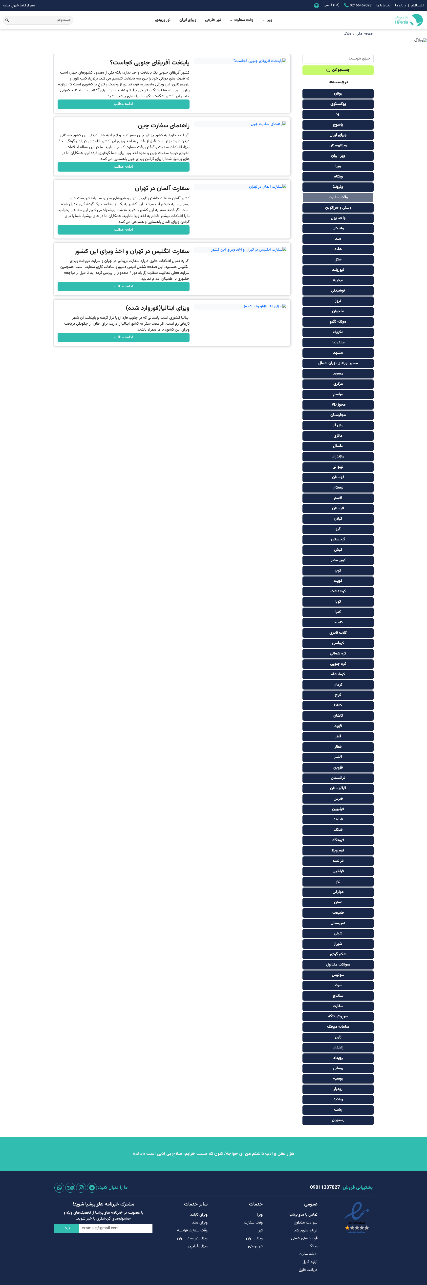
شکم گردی (338, 954)
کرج (338, 695)
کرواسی (338, 643)
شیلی (338, 933)
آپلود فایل (310, 1262)
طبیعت (338, 913)
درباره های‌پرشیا (306, 1230)
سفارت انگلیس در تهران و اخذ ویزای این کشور (132, 251)
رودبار (338, 1089)
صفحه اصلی (365, 33)
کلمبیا (338, 622)
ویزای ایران (187, 20)
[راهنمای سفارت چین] (240, 124)
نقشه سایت (308, 1254)
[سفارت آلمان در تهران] (240, 187)
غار (338, 882)
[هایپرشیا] (389, 20)
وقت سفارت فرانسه (192, 1230)
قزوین (338, 768)
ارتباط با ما (383, 5)
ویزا (269, 20)
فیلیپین (338, 809)
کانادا (338, 705)
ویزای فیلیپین (197, 1246)
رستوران (338, 1120)
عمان (338, 902)
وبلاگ (347, 33)
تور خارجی (213, 20)
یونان (338, 94)
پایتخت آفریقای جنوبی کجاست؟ (150, 63)
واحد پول (338, 218)
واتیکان (338, 228)
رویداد (338, 1058)
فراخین (338, 871)
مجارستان (338, 415)
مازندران (338, 457)
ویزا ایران (338, 156)
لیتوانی (338, 467)
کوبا (338, 602)
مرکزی (338, 384)
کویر (338, 571)
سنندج (338, 996)
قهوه (338, 726)
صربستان (338, 923)
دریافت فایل (308, 1270)
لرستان (338, 488)
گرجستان (338, 539)
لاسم (338, 498)
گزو (338, 529)
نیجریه (338, 280)
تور (260, 1230)
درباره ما (400, 5)
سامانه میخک (338, 1027)
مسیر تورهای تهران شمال (338, 363)
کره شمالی (338, 654)
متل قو (338, 425)
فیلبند (338, 819)
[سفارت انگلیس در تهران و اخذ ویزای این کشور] (240, 250)
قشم (338, 757)
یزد (338, 114)
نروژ (338, 301)
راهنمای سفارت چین (164, 126)
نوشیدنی (338, 291)
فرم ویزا (338, 851)
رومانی (338, 1068)
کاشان (338, 716)
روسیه (338, 1079)
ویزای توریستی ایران (192, 1238)
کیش (338, 550)
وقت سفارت (243, 20)
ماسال (338, 446)
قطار (338, 747)
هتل (338, 260)
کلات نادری (338, 633)
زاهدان (338, 1048)
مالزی (338, 436)
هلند (338, 249)
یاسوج (338, 125)
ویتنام (338, 177)
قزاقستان (338, 778)
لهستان (338, 477)
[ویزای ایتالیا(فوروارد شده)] (240, 307)
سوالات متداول (338, 965)
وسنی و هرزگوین (338, 208)
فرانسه (338, 861)
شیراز (338, 944)
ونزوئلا (338, 187)
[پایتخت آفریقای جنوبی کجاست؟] (240, 61)
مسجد (338, 374)
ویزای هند (200, 1223)
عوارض (338, 892)
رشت (338, 1110)
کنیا (338, 612)
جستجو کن (341, 70)
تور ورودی (163, 20)
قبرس (338, 799)
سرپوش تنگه (338, 1016)
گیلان (338, 519)
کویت (338, 581)
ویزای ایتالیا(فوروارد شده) (158, 308)
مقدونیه (338, 342)
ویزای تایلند (199, 1215)
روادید (338, 1099)
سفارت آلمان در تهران (162, 188)
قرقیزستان (338, 788)
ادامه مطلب (123, 104)
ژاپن (338, 1037)
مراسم (338, 394)
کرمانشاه (338, 674)
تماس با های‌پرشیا (303, 1215)
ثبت (67, 1228)
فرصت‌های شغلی (304, 1238)
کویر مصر (338, 560)
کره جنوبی (338, 664)
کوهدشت (338, 591)
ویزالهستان (338, 145)
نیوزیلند (338, 270)
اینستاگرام (417, 5)
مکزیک (338, 332)
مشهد (338, 353)
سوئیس (338, 975)
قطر (338, 736)
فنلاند (338, 830)
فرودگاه (338, 840)
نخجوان (338, 311)
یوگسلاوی (338, 104)
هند (338, 239)
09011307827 (325, 1187)
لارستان (338, 508)
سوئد (338, 985)
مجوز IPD (338, 405)
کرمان (338, 685)
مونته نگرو (338, 322)
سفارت (338, 1006)
